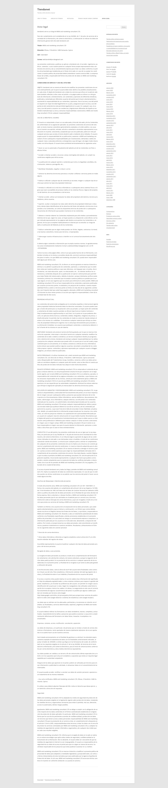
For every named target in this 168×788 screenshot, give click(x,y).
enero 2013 (109, 141)
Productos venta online (113, 216)
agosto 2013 (109, 125)
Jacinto (108, 72)
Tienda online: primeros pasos (115, 39)
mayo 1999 (109, 197)
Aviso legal (106, 18)
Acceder (108, 239)
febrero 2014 (110, 111)
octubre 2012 (110, 148)
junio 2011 (109, 183)
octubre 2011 (110, 174)
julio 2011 (109, 181)
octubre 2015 (110, 97)
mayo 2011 (109, 186)
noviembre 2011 (111, 172)
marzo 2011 (109, 190)
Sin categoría (110, 223)
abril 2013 (109, 134)
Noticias (108, 214)
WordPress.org (110, 246)
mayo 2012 (109, 158)
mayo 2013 (109, 132)
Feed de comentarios (112, 244)
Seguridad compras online (113, 218)
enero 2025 (109, 90)
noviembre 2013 (111, 118)
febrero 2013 (110, 139)
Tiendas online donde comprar (88, 18)
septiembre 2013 (111, 123)
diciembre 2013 (110, 116)
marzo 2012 (109, 162)
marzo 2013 (109, 137)
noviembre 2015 (111, 95)
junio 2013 (109, 130)
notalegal (70, 18)
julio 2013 (109, 127)
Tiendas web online (111, 225)
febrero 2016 (110, 92)
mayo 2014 (109, 106)
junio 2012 (109, 155)
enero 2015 (109, 102)
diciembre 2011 (110, 169)
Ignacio (108, 67)
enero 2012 (109, 167)
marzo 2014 (109, 109)
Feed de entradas (111, 242)
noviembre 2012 (111, 146)
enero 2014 (109, 113)
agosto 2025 (109, 88)
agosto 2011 (109, 179)
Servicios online (110, 221)
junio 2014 (109, 104)
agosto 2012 (109, 153)
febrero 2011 (110, 193)
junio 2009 (109, 195)
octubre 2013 (110, 120)
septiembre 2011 (111, 176)
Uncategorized (110, 228)
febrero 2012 (110, 165)
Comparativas (110, 211)
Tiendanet (43, 9)
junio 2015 (109, 99)
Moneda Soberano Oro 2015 (114, 51)
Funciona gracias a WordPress (53, 780)
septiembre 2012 (111, 151)
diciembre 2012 (110, 144)
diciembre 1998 (110, 200)
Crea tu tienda (42, 18)
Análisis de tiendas (57, 18)
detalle (114, 67)
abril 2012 (109, 160)
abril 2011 (109, 188)
